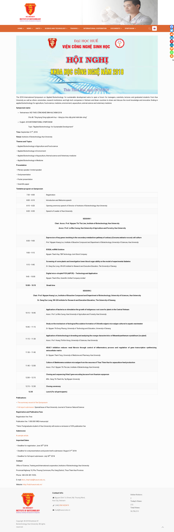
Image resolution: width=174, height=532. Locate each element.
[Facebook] (172, 27)
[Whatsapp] (172, 52)
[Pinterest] (172, 41)
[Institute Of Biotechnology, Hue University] (30, 12)
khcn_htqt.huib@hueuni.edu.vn (33, 480)
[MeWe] (172, 45)
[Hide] (173, 60)
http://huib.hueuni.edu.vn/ (32, 484)
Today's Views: (136, 501)
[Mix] (172, 49)
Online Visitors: (136, 495)
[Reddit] (172, 34)
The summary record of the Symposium (33, 402)
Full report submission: (26, 407)
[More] (172, 56)
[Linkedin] (172, 38)
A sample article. (22, 436)
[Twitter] (172, 30)
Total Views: (135, 508)
